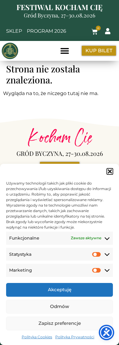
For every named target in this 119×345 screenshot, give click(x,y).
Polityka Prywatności (74, 337)
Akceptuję (59, 289)
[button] (110, 171)
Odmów (59, 306)
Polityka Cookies (37, 337)
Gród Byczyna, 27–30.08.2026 (59, 15)
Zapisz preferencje (59, 323)
